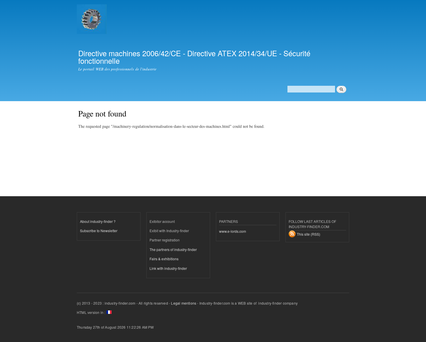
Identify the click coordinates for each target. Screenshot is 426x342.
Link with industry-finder (168, 268)
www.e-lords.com (232, 231)
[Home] (92, 20)
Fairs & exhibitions (164, 258)
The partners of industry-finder (173, 249)
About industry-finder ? (98, 221)
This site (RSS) (308, 234)
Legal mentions (183, 303)
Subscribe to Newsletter (98, 230)
